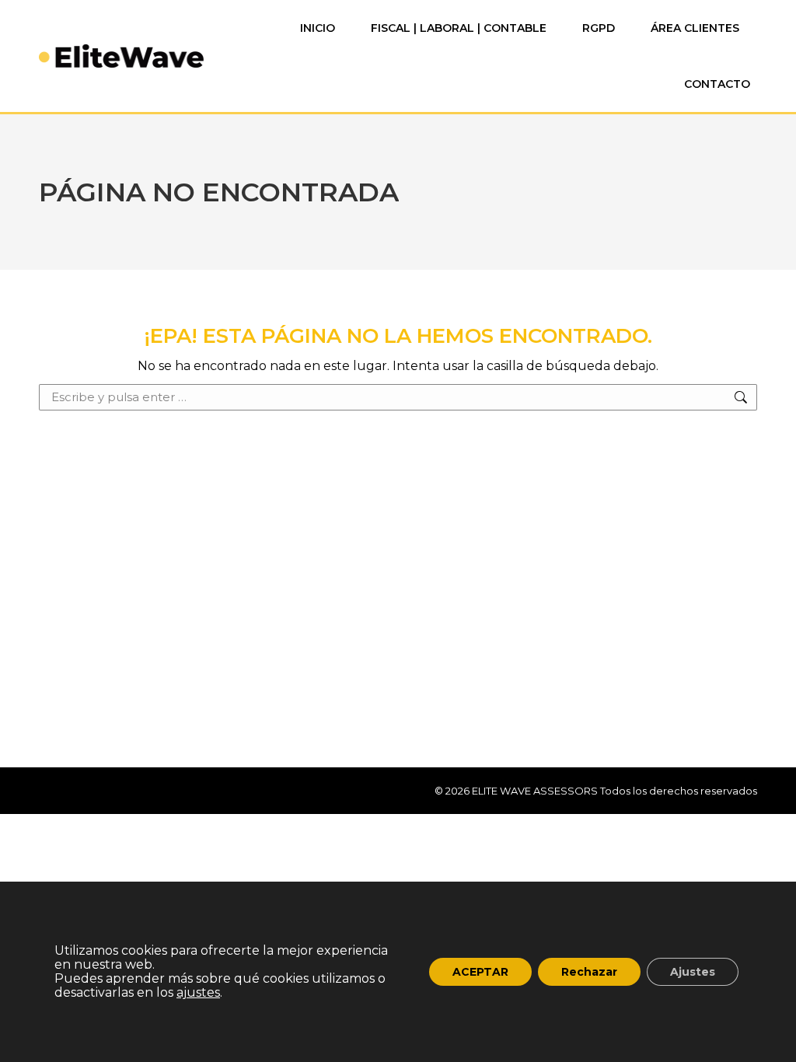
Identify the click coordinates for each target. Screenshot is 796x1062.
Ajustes (692, 972)
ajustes (198, 993)
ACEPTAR (480, 972)
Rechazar (589, 972)
